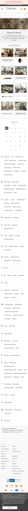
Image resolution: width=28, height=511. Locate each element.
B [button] (15, 128)
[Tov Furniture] (21, 56)
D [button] (24, 128)
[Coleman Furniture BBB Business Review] (14, 481)
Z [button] (15, 150)
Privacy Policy (6, 503)
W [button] (19, 145)
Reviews (16, 473)
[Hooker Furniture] (21, 74)
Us (14, 449)
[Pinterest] (21, 486)
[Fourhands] (7, 92)
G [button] (15, 132)
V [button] (15, 145)
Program (4, 458)
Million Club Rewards (18, 471)
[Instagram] (11, 486)
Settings (5, 449)
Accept (10, 507)
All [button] (6, 128)
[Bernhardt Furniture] (21, 92)
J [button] (6, 137)
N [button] (24, 137)
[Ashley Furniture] (7, 74)
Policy (15, 466)
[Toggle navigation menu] (2, 9)
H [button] (19, 132)
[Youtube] (16, 486)
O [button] (6, 141)
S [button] (24, 141)
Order (4, 451)
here (3, 504)
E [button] (6, 132)
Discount (5, 461)
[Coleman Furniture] (7, 56)
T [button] (6, 145)
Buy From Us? (16, 451)
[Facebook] (7, 486)
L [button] (15, 137)
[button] (20, 9)
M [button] (19, 137)
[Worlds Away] (7, 110)
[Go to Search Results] (25, 15)
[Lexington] (21, 110)
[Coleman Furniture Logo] (11, 9)
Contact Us (20, 4)
